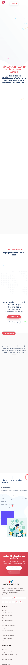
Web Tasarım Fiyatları (7, 630)
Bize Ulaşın (13, 322)
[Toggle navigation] (25, 1)
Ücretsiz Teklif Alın (14, 568)
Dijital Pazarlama (6, 657)
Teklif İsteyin (13, 316)
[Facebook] (3, 602)
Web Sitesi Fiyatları (7, 612)
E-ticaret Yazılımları (7, 638)
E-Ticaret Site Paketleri (8, 635)
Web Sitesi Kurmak (7, 623)
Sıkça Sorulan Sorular (7, 620)
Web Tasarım (5, 610)
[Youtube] (20, 602)
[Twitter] (6, 602)
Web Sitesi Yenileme (7, 633)
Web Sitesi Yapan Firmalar (9, 625)
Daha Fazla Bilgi (5, 172)
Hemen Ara (14, 572)
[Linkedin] (13, 602)
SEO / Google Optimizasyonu (9, 654)
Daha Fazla (10, 231)
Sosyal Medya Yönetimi (8, 615)
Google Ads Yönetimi (7, 652)
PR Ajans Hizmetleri (7, 662)
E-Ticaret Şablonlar (7, 640)
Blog (3, 618)
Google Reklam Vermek (8, 628)
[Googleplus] (17, 602)
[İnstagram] (10, 602)
